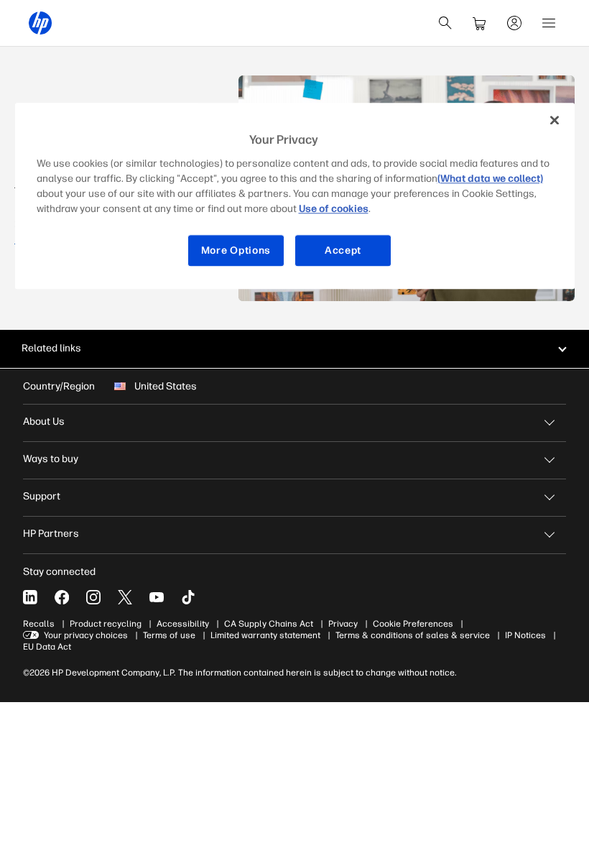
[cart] (480, 23)
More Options (236, 250)
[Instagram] (93, 597)
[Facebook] (62, 597)
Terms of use (169, 635)
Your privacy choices (86, 635)
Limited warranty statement (265, 635)
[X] (125, 597)
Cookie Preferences (413, 624)
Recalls (39, 624)
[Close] (554, 120)
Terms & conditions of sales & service (412, 635)
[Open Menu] (549, 23)
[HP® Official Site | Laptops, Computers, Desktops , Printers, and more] (40, 23)
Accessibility (183, 624)
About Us (44, 421)
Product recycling (106, 624)
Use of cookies (333, 209)
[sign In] (514, 23)
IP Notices (525, 635)
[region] (295, 196)
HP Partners (51, 533)
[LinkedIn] (30, 597)
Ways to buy (50, 459)
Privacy (343, 624)
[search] (445, 23)
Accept (343, 250)
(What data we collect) (490, 178)
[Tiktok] (188, 597)
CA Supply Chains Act (268, 624)
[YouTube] (156, 597)
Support (41, 496)
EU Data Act (47, 647)
